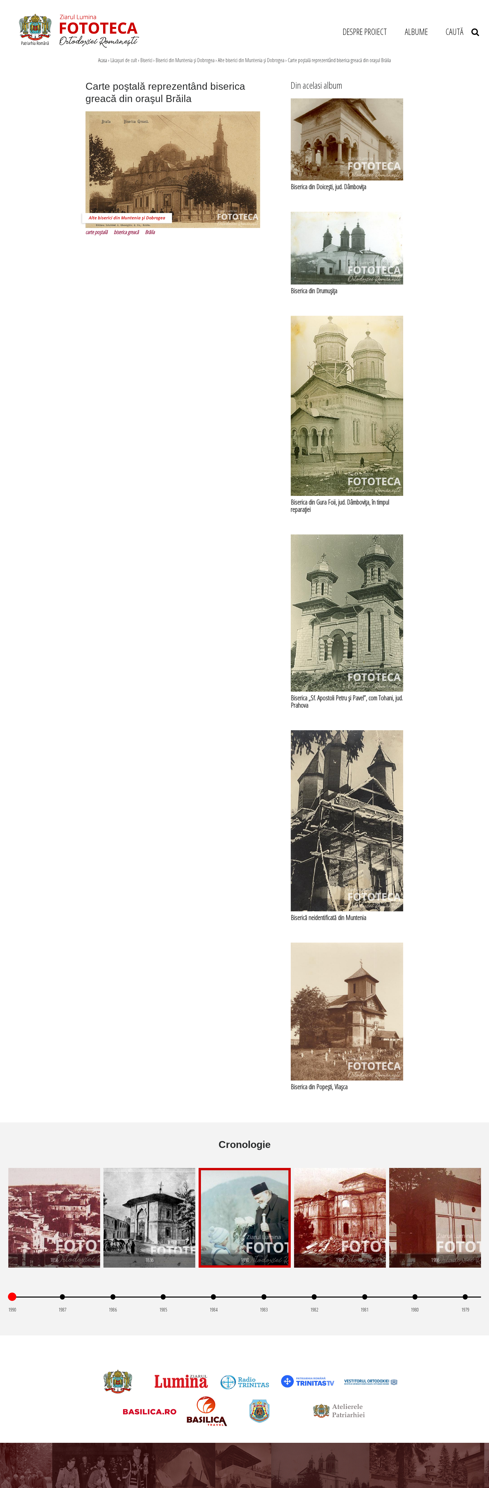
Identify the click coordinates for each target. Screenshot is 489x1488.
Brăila (150, 232)
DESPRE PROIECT (365, 31)
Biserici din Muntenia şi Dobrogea (185, 60)
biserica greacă (126, 232)
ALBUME (416, 31)
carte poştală (96, 232)
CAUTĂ (458, 31)
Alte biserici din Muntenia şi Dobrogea (251, 60)
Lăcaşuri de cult (123, 60)
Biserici (146, 60)
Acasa (102, 60)
